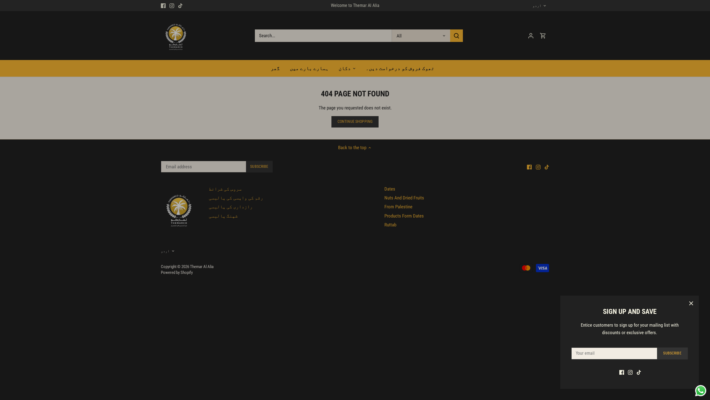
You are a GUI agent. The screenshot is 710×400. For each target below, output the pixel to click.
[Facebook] (621, 372)
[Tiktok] (639, 372)
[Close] (691, 303)
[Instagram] (630, 372)
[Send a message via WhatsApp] (700, 390)
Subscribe (672, 353)
